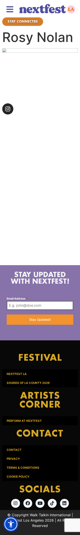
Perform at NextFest (24, 421)
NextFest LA (17, 374)
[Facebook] (27, 503)
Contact (14, 450)
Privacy (13, 458)
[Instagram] (7, 108)
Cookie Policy (18, 476)
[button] (10, 524)
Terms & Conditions (23, 467)
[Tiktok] (52, 503)
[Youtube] (40, 503)
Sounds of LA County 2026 (28, 383)
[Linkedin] (64, 503)
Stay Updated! (40, 319)
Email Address (17, 298)
